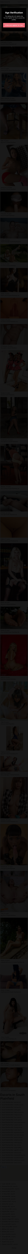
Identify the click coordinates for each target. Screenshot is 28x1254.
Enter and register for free (14, 25)
